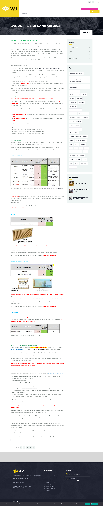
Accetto (87, 503)
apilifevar (76, 144)
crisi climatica (78, 151)
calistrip (86, 148)
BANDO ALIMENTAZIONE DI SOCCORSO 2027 (80, 198)
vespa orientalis (84, 163)
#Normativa (78, 121)
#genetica (72, 121)
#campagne (79, 98)
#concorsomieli (73, 106)
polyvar (71, 159)
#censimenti (81, 102)
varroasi (76, 163)
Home (24, 7)
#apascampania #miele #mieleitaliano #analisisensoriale (78, 86)
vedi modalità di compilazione (29, 388)
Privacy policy (81, 503)
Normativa (48, 484)
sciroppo (84, 159)
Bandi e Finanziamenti (51, 478)
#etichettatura (85, 117)
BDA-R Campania (50, 488)
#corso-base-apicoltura (75, 117)
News (88, 32)
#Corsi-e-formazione (83, 113)
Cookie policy (16, 482)
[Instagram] (93, 2)
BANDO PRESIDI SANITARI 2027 (81, 190)
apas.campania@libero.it (75, 475)
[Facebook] (89, 2)
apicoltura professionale (81, 140)
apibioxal (71, 140)
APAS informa (46, 7)
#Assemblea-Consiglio (74, 91)
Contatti (24, 13)
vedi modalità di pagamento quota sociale (49, 68)
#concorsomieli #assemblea (76, 110)
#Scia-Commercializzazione (75, 129)
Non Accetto (94, 503)
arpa (81, 148)
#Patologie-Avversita (74, 125)
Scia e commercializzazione (52, 476)
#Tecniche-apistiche (74, 132)
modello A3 (41, 349)
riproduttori (77, 159)
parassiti (82, 155)
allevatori (85, 136)
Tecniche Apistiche (50, 486)
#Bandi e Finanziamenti (17, 439)
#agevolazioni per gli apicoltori (76, 73)
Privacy (22, 482)
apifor (71, 144)
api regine (83, 144)
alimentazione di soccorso (75, 136)
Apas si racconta (73, 48)
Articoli (70, 51)
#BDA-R (84, 94)
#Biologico (72, 98)
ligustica (85, 151)
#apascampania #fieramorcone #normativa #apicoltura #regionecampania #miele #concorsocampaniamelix (79, 79)
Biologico (48, 490)
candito (71, 151)
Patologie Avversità (50, 482)
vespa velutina (73, 167)
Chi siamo (30, 7)
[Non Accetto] (101, 504)
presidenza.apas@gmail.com (76, 480)
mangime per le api (74, 155)
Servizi (38, 7)
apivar (76, 148)
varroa (71, 163)
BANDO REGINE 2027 (81, 183)
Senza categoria (73, 58)
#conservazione (73, 113)
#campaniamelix (73, 102)
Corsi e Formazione (50, 480)
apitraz (71, 148)
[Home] (9, 8)
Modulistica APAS (58, 7)
